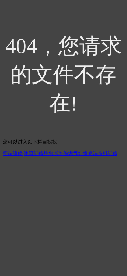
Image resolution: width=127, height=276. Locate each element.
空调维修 (13, 153)
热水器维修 (55, 153)
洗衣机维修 (105, 153)
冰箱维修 (33, 153)
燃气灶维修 (80, 153)
